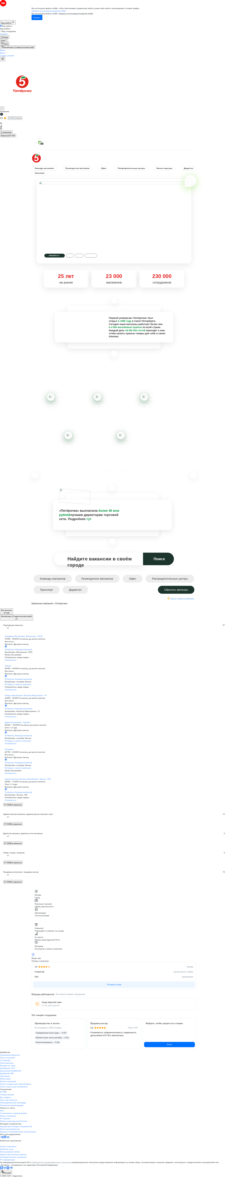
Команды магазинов (44, 168)
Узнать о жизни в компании (182, 598)
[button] (2, 50)
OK (79, 255)
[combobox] (6, 1172)
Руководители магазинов (77, 168)
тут (88, 519)
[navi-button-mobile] (2, 59)
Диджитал (188, 168)
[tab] (6, 132)
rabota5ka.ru (54, 255)
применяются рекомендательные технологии (51, 1162)
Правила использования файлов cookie (76, 13)
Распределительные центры (131, 168)
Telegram (90, 255)
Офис (103, 168)
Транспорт (40, 173)
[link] (4, 43)
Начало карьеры (164, 168)
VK (70, 255)
